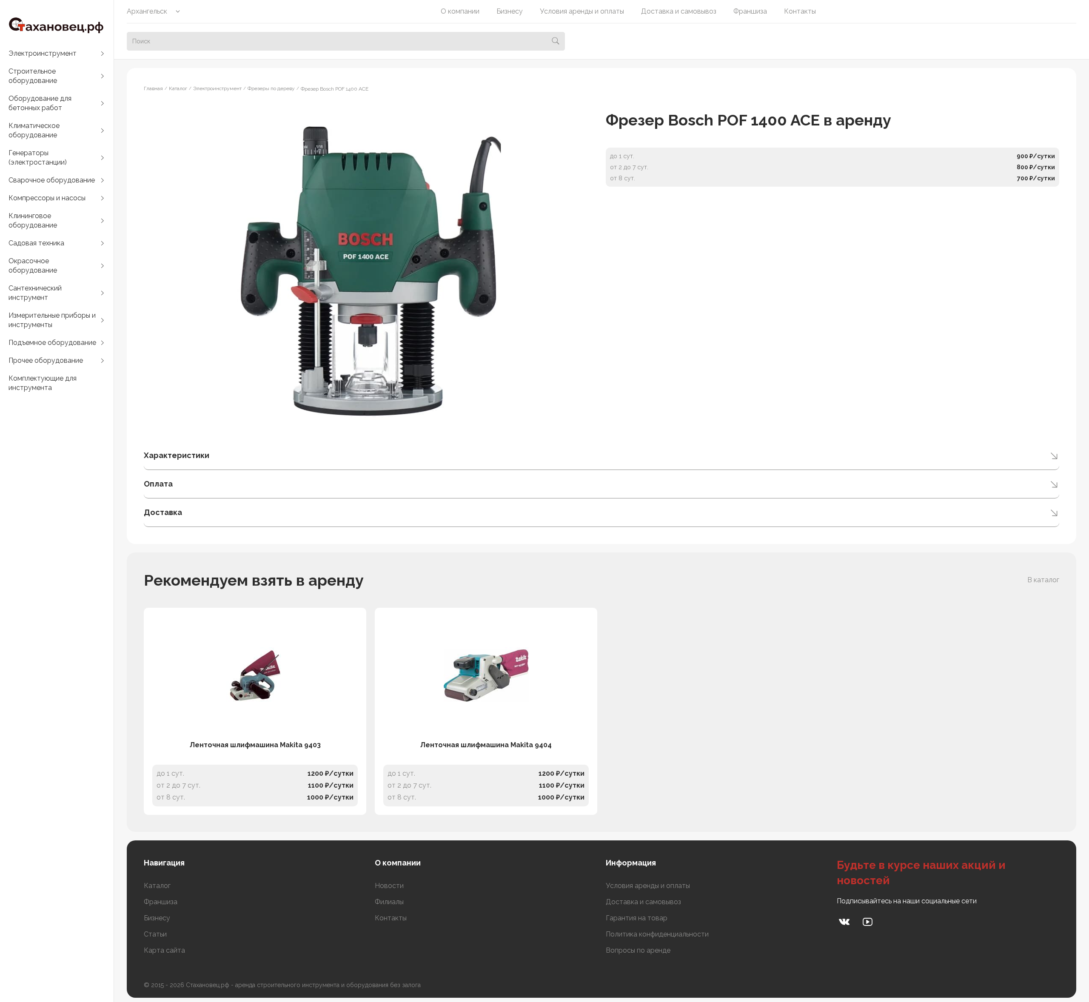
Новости (389, 886)
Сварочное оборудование (52, 180)
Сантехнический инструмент (35, 293)
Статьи (155, 934)
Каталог (157, 886)
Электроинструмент (43, 53)
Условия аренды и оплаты (582, 11)
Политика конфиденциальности (657, 934)
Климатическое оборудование (34, 130)
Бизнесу (509, 11)
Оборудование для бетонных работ (40, 103)
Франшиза (750, 11)
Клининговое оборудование (33, 220)
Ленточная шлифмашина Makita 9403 (255, 745)
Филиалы (389, 902)
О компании (460, 11)
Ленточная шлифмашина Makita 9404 (486, 745)
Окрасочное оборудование (33, 265)
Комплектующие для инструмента (43, 383)
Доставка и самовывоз (678, 11)
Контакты (800, 11)
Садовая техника (36, 243)
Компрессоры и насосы (47, 198)
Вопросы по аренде (638, 950)
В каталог (1043, 580)
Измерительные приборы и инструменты (52, 320)
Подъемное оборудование (52, 343)
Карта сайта (164, 950)
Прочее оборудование (46, 360)
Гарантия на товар (636, 918)
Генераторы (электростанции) (38, 157)
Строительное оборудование (33, 76)
